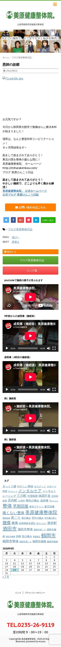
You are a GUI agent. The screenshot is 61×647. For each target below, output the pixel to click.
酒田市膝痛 (10, 536)
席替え (15, 241)
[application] (30, 336)
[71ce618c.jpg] (30, 94)
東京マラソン (36, 506)
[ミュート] (48, 348)
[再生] (7, 348)
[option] (30, 41)
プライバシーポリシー (35, 592)
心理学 (21, 500)
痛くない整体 (13, 512)
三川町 (22, 495)
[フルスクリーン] (54, 348)
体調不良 (44, 496)
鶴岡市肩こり (25, 541)
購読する (11, 251)
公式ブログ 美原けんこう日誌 (21, 194)
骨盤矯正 (36, 536)
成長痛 (44, 500)
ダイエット (12, 491)
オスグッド (40, 486)
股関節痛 (6, 518)
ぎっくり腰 (9, 486)
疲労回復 (49, 506)
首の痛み (27, 536)
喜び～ (15, 237)
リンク (18, 592)
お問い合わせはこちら (32, 207)
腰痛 (7, 522)
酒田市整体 (25, 529)
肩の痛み (26, 517)
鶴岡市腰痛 (39, 541)
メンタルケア (30, 490)
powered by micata (35, 641)
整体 (7, 506)
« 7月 (6, 576)
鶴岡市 (48, 535)
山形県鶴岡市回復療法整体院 (30, 614)
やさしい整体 (25, 486)
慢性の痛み (32, 500)
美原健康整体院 (41, 512)
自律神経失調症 (27, 523)
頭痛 (18, 536)
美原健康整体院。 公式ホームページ (25, 191)
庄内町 (12, 500)
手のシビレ (53, 501)
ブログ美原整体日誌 (20, 229)
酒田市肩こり (40, 529)
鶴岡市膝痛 (52, 541)
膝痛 (15, 523)
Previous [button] (3, 41)
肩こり (16, 518)
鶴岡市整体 (11, 541)
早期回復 (20, 506)
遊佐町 (52, 523)
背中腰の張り (50, 518)
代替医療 (32, 496)
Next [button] (57, 41)
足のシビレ (41, 523)
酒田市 (10, 528)
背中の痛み (38, 517)
